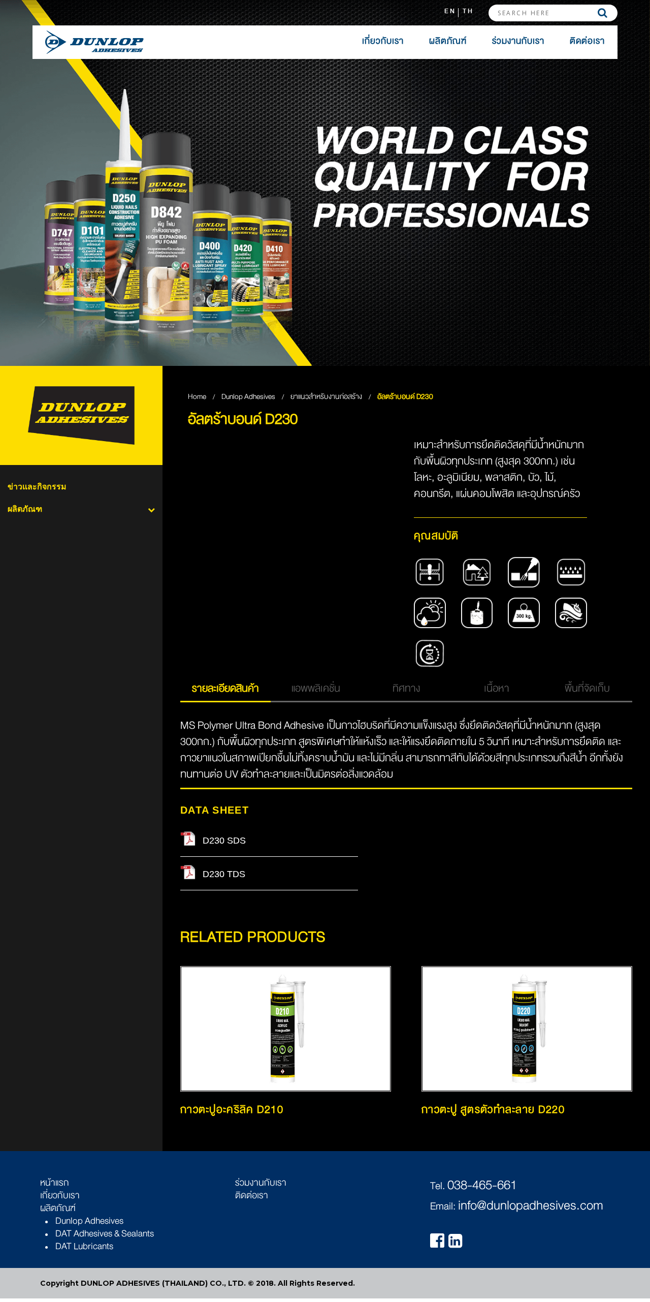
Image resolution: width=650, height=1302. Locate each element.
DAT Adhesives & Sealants (104, 1233)
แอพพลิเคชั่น (315, 688)
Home (197, 396)
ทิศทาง (406, 688)
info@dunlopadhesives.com (530, 1205)
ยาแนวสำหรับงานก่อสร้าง (327, 396)
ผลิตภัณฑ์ (448, 41)
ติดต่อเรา (587, 41)
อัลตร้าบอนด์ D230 (405, 396)
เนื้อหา (496, 688)
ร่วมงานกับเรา (518, 41)
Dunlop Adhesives (249, 396)
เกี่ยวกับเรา (383, 41)
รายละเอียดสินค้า (225, 688)
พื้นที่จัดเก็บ (587, 688)
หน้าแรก (54, 1182)
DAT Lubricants (84, 1246)
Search (602, 13)
